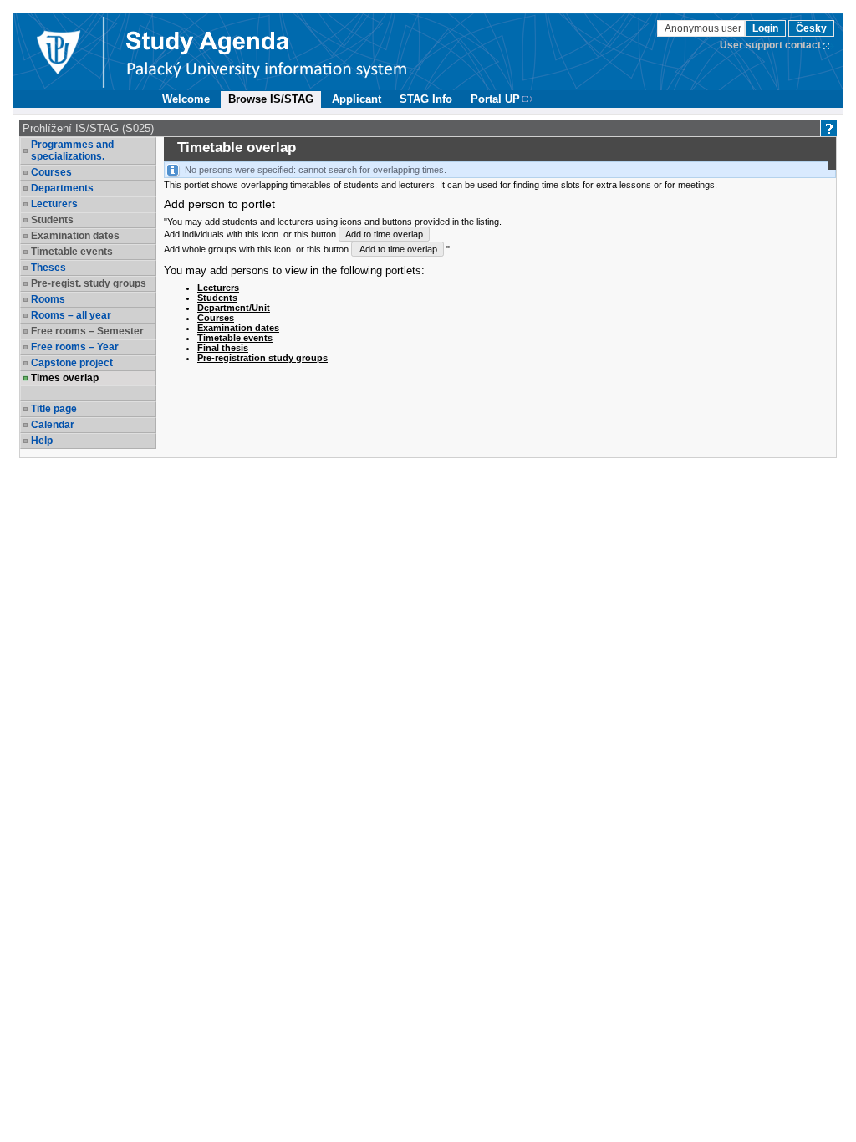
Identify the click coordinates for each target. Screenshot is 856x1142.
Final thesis (222, 348)
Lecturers (54, 204)
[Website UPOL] (57, 51)
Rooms (48, 299)
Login (765, 28)
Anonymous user (704, 28)
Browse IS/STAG (270, 99)
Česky (811, 28)
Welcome (186, 99)
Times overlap (65, 378)
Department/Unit (233, 308)
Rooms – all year (71, 315)
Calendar (52, 425)
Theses (48, 267)
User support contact (770, 45)
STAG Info (426, 99)
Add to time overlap (384, 234)
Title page (54, 409)
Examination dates (238, 328)
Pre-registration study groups (262, 358)
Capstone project (72, 363)
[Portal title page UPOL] (266, 51)
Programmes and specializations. (72, 150)
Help (42, 440)
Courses (51, 172)
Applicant (356, 99)
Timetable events (235, 338)
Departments (62, 188)
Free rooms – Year (75, 347)
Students (217, 298)
